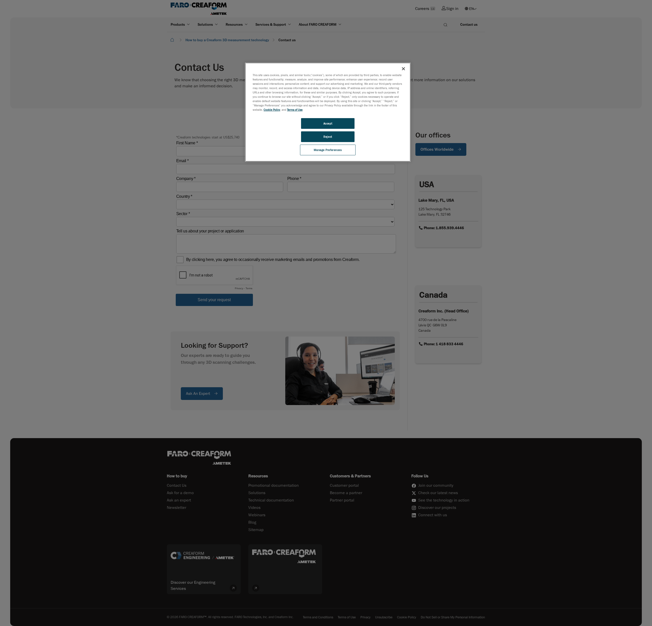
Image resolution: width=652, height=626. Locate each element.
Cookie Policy (272, 109)
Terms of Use (295, 109)
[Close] (403, 68)
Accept (327, 123)
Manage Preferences (328, 149)
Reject (327, 136)
